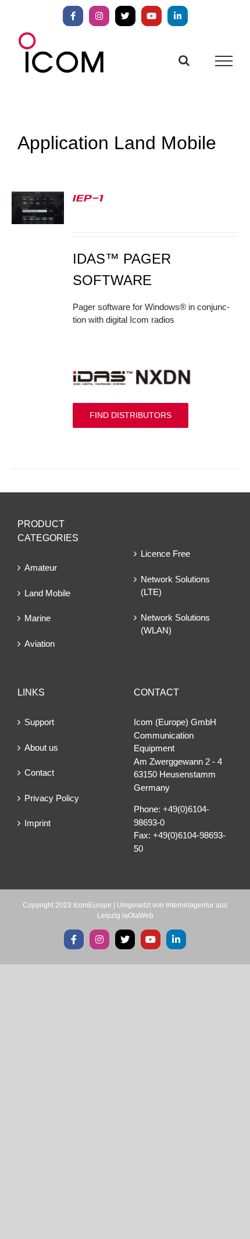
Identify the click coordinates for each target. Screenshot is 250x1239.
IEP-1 (88, 197)
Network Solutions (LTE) (175, 585)
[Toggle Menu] (224, 61)
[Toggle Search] (184, 60)
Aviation (39, 644)
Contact (39, 772)
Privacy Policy (51, 798)
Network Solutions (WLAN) (175, 624)
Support (39, 722)
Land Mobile (47, 593)
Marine (37, 618)
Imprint (37, 823)
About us (41, 747)
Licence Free (165, 554)
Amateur (40, 567)
